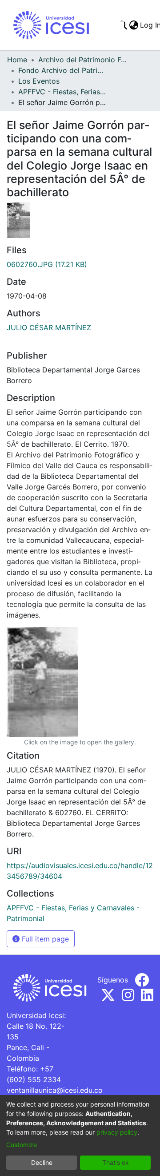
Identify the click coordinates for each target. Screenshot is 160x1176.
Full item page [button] (44, 938)
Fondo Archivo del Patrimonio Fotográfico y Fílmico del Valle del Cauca (62, 70)
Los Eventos (39, 81)
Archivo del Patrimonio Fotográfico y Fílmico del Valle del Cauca (82, 59)
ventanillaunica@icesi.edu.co (55, 1090)
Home (17, 59)
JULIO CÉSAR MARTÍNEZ (49, 327)
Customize (21, 1144)
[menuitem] (133, 25)
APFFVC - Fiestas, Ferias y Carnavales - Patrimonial (62, 91)
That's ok (115, 1162)
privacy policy (116, 1132)
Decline (41, 1162)
